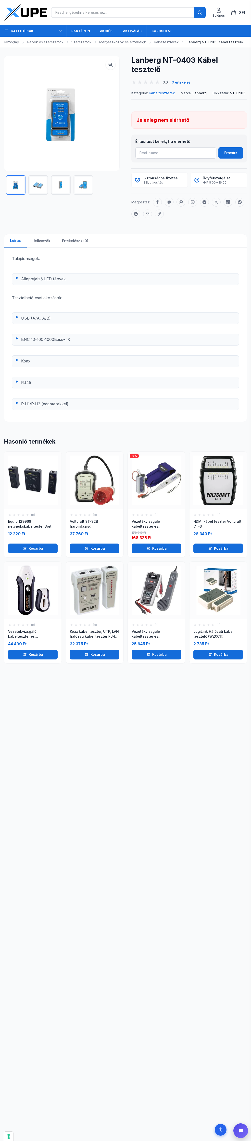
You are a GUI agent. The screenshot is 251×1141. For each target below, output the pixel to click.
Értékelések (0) (75, 241)
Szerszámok (81, 42)
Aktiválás (132, 31)
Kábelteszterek (166, 42)
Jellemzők (41, 241)
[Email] (147, 214)
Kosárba (36, 548)
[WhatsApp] (180, 202)
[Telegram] (204, 202)
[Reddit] (135, 214)
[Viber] (192, 202)
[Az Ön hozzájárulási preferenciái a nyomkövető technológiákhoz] (8, 1136)
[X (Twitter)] (216, 202)
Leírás (15, 240)
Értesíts (230, 153)
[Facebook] (157, 202)
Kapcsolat (162, 31)
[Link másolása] (159, 214)
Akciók (106, 31)
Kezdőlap (11, 42)
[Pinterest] (239, 202)
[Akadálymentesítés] (220, 1130)
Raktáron (80, 31)
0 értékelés (181, 82)
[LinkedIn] (228, 202)
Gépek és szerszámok (45, 42)
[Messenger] (169, 202)
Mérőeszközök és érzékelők (122, 42)
